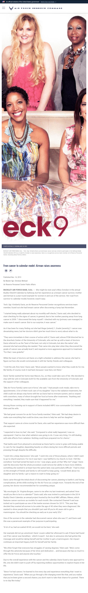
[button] (49, 2)
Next (82, 127)
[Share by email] (10, 270)
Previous (6, 127)
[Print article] (6, 270)
